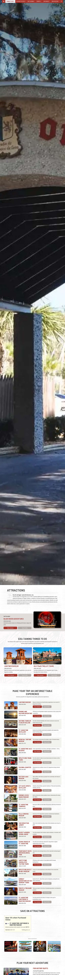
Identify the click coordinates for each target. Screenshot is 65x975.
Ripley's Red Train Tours (25, 759)
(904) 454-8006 (22, 790)
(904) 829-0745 (22, 903)
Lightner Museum (11, 666)
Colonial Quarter (25, 767)
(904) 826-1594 (22, 827)
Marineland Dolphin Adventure (25, 712)
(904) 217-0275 (22, 866)
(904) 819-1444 (22, 892)
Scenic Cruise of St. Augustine (24, 843)
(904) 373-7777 (22, 743)
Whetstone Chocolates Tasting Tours (24, 862)
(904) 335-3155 (37, 668)
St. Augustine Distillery (23, 731)
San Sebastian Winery (24, 824)
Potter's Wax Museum (23, 777)
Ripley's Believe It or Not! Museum (25, 870)
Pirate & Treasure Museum (25, 889)
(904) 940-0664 (22, 752)
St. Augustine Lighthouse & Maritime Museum (25, 899)
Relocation (55, 1)
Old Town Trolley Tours (44, 666)
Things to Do (9, 1)
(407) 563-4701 (22, 715)
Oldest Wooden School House (24, 833)
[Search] (61, 1)
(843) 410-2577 (22, 808)
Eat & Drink (31, 1)
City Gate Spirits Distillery (25, 787)
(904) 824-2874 (7, 668)
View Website (10, 628)
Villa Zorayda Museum (24, 815)
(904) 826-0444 (7, 621)
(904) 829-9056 (22, 780)
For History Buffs (40, 968)
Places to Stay (20, 1)
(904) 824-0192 (22, 836)
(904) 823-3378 (22, 724)
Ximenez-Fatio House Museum (24, 796)
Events (38, 1)
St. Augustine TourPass (23, 805)
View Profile (25, 628)
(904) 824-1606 (22, 762)
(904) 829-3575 (22, 799)
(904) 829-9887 (22, 817)
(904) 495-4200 (22, 884)
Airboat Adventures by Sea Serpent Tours (25, 881)
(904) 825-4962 (22, 734)
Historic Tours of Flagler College (25, 722)
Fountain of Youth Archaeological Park (25, 853)
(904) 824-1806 (22, 845)
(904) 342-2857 (22, 769)
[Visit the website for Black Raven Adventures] (47, 620)
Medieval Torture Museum (25, 740)
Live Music (46, 1)
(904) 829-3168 (22, 856)
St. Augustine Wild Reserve (25, 750)
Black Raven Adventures (14, 619)
